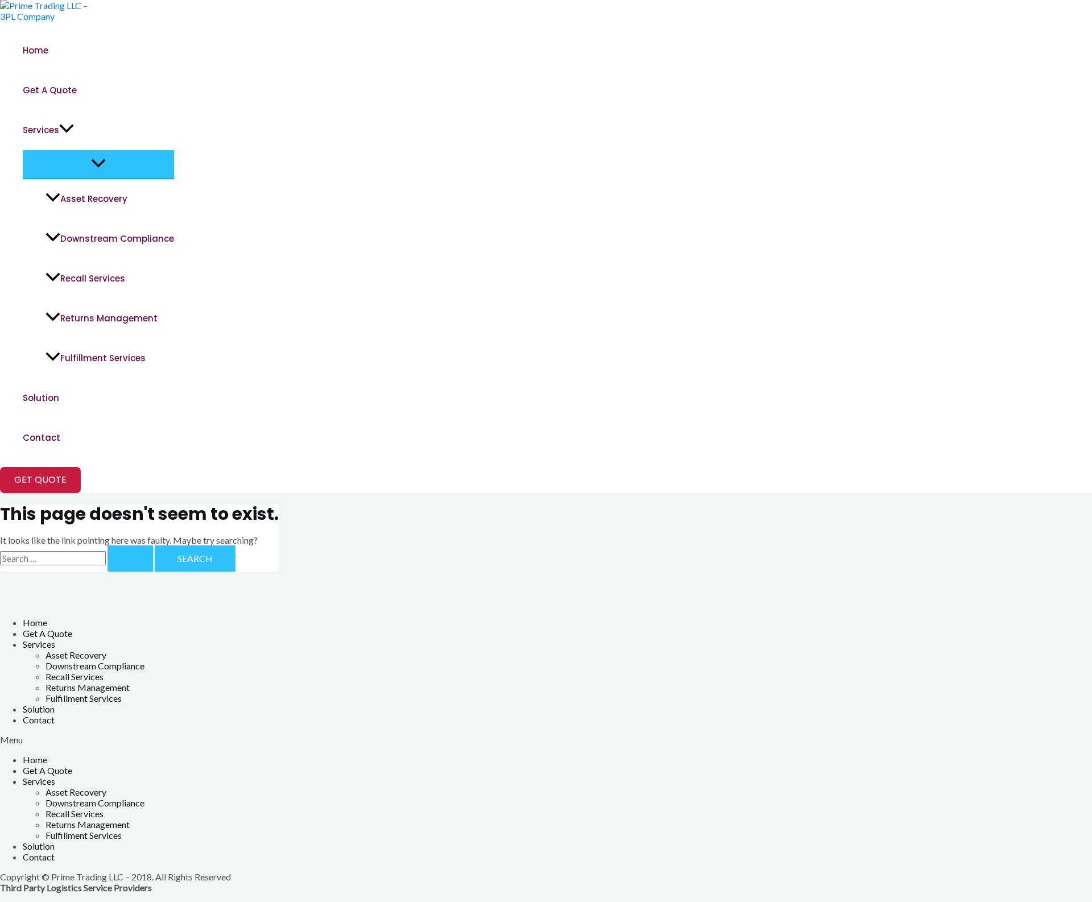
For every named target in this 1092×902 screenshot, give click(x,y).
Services (41, 130)
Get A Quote (50, 90)
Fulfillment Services (103, 358)
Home (35, 50)
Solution (41, 398)
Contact (41, 438)
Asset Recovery (93, 199)
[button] (546, 739)
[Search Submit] (130, 558)
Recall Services (92, 278)
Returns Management (109, 318)
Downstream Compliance (117, 239)
